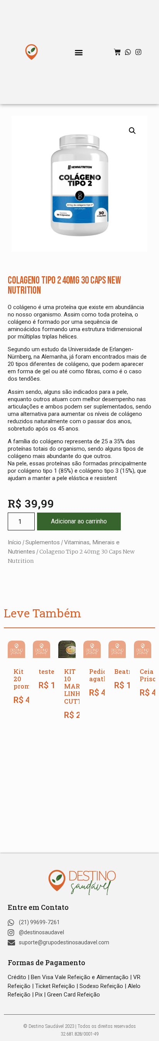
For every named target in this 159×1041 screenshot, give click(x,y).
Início (14, 542)
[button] (79, 52)
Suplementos (42, 542)
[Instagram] (138, 52)
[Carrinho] (117, 52)
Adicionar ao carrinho (79, 521)
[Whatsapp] (128, 52)
